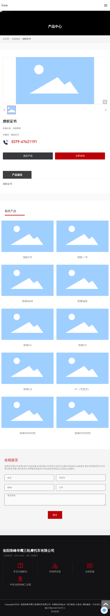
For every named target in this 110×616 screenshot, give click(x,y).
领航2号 (27, 257)
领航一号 (82, 257)
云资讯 (78, 604)
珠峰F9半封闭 (83, 433)
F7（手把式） (83, 389)
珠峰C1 (27, 345)
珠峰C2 (82, 345)
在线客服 (89, 571)
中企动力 (97, 604)
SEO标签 (71, 604)
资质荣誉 (16, 39)
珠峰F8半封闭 (28, 433)
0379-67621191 (24, 141)
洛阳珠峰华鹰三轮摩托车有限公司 (28, 550)
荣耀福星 (82, 301)
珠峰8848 (27, 301)
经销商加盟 (55, 571)
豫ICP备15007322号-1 (55, 608)
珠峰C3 (27, 389)
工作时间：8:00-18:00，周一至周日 (20, 555)
